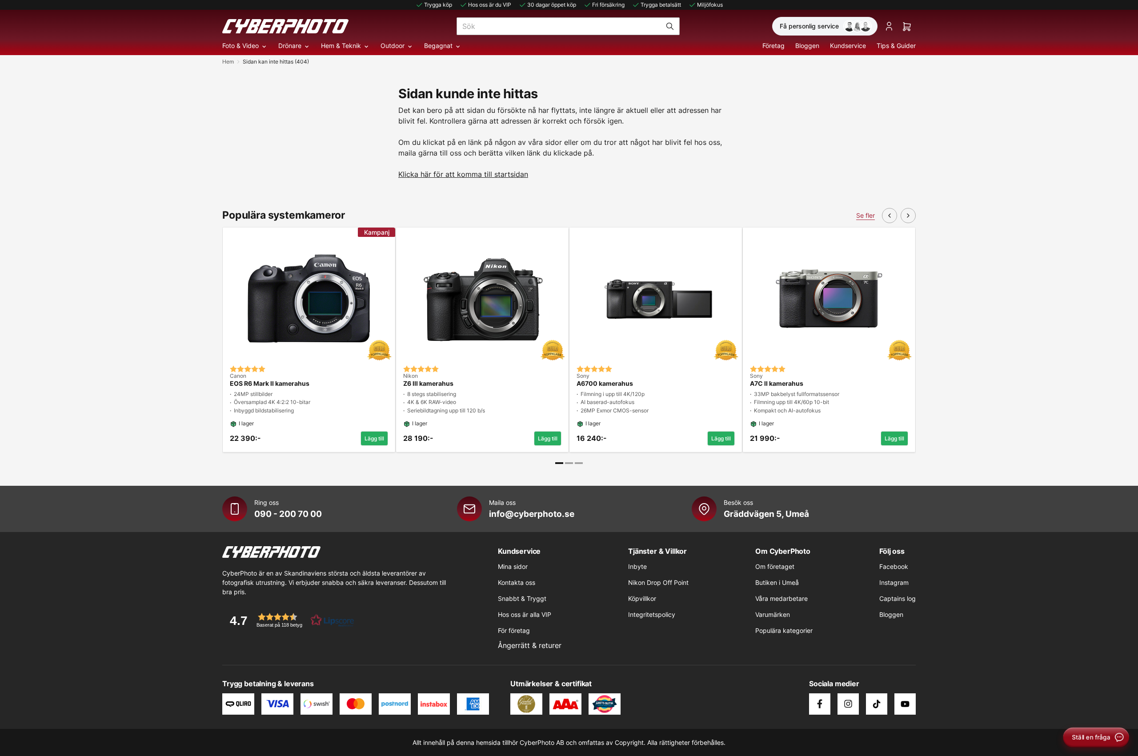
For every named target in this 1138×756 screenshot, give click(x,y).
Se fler (865, 215)
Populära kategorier (784, 630)
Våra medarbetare (781, 598)
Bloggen (807, 45)
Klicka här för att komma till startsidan (463, 174)
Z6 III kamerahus (428, 383)
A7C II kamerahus (776, 383)
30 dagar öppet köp (551, 4)
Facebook (893, 566)
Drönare (289, 45)
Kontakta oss (516, 582)
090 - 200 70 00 (288, 513)
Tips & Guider (896, 45)
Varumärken (772, 614)
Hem (228, 61)
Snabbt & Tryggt (522, 598)
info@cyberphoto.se (531, 513)
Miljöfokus (710, 4)
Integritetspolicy (651, 614)
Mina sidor (513, 566)
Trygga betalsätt (661, 4)
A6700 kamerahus (605, 383)
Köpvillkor (642, 598)
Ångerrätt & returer (529, 645)
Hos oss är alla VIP (524, 614)
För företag (514, 630)
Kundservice (848, 45)
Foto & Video (240, 45)
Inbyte (637, 566)
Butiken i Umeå (777, 582)
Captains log (897, 598)
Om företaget (774, 566)
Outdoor (393, 45)
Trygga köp (438, 4)
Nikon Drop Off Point (658, 582)
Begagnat (438, 45)
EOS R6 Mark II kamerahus (269, 383)
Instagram (894, 582)
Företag (773, 45)
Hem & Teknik (341, 45)
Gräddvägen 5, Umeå (766, 513)
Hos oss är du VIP (489, 4)
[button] (289, 620)
